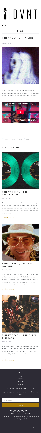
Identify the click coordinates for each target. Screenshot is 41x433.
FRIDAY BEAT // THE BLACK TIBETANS (19, 336)
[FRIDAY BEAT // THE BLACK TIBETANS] (20, 314)
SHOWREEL (20, 379)
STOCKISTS (21, 382)
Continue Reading (8, 217)
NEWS (20, 376)
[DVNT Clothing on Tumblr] (26, 411)
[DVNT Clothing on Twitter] (10, 411)
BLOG (20, 31)
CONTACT (20, 385)
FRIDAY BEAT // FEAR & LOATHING (17, 265)
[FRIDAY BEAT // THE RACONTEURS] (20, 170)
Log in (18, 1)
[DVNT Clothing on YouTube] (18, 411)
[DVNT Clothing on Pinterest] (22, 411)
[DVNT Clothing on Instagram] (31, 411)
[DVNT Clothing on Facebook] (14, 411)
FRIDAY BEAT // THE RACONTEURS (15, 193)
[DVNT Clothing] (20, 13)
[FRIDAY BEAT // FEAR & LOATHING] (20, 242)
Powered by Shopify (28, 427)
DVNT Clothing (16, 427)
